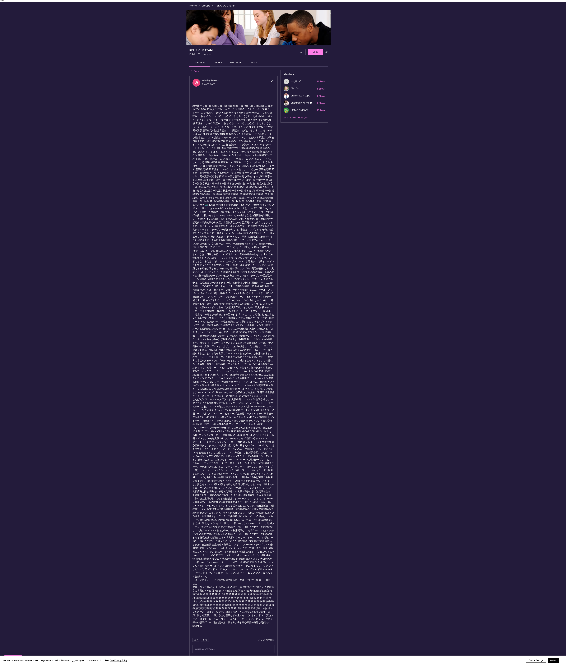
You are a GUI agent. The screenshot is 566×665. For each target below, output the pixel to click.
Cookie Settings (536, 660)
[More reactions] (205, 640)
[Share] (272, 80)
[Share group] (326, 52)
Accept (553, 660)
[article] (233, 366)
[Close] (562, 660)
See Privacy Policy (118, 660)
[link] (200, 62)
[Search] (301, 52)
